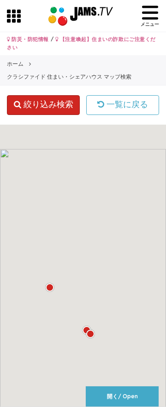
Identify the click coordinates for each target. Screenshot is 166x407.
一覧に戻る (126, 104)
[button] (90, 334)
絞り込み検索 (47, 104)
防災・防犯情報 (29, 39)
